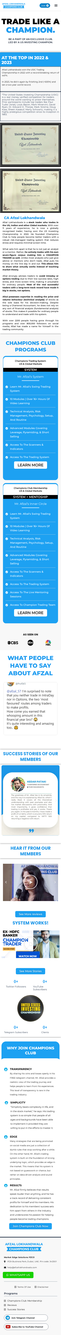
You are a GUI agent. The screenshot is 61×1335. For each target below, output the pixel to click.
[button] (55, 5)
